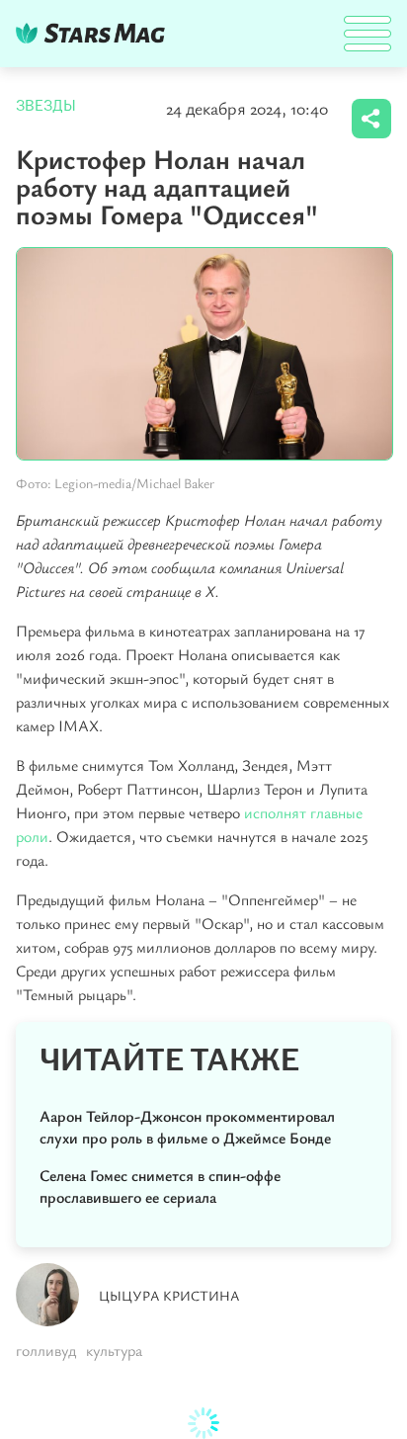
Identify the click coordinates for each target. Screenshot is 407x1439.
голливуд (46, 1350)
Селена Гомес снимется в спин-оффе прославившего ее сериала (160, 1186)
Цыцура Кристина (169, 1295)
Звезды (46, 106)
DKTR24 (95, 33)
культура (114, 1350)
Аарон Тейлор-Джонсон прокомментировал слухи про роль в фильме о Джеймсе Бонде (187, 1126)
